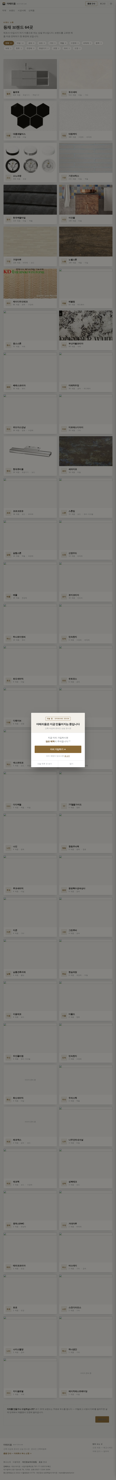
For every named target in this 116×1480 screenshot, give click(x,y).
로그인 (67, 756)
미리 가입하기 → (58, 749)
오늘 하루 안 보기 (44, 764)
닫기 (71, 764)
